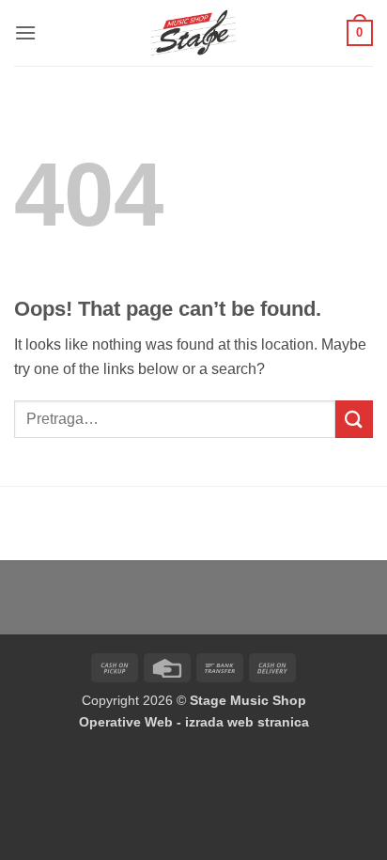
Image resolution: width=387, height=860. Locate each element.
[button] (25, 32)
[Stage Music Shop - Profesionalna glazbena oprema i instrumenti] (194, 33)
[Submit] (354, 418)
